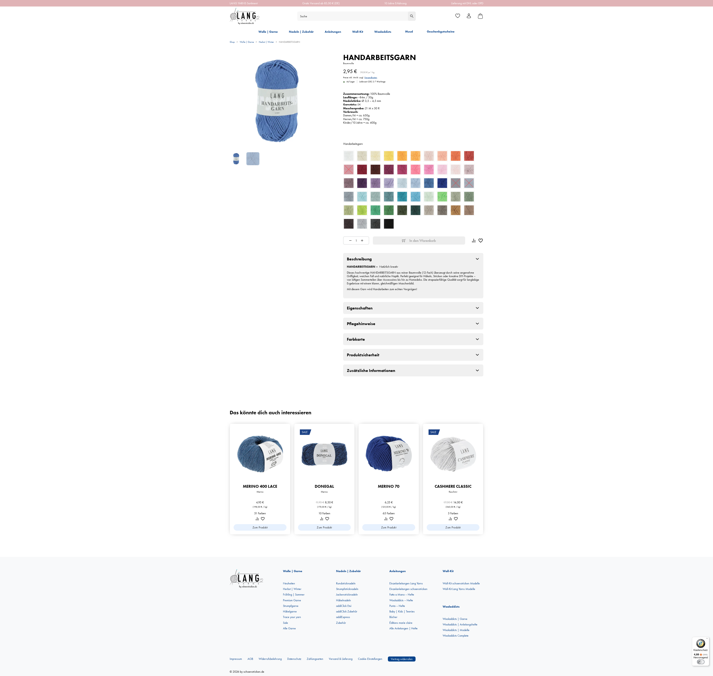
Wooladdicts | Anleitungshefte (460, 624)
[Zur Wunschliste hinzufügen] (480, 240)
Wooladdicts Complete (455, 635)
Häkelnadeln (343, 600)
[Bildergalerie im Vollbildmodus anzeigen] (319, 58)
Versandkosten (370, 77)
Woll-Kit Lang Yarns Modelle (459, 589)
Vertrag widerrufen (402, 659)
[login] (469, 16)
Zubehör (341, 623)
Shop (232, 42)
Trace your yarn (292, 617)
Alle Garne (289, 628)
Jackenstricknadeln (347, 594)
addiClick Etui (343, 606)
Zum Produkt (260, 527)
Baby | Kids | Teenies (402, 611)
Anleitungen (333, 31)
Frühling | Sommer (294, 594)
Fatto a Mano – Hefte (401, 594)
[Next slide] (486, 479)
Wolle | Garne (268, 31)
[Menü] (707, 639)
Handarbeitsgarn (353, 144)
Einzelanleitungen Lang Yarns (406, 583)
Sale (285, 623)
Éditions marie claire (400, 623)
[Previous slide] (226, 479)
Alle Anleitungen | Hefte (403, 628)
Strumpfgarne (290, 606)
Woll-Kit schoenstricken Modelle (461, 583)
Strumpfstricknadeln (347, 589)
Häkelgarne (290, 611)
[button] (413, 259)
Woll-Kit (357, 31)
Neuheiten (289, 583)
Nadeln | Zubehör (301, 31)
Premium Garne (292, 600)
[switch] (700, 662)
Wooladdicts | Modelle (456, 630)
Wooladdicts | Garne (455, 619)
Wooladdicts (382, 31)
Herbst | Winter (266, 42)
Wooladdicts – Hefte (401, 600)
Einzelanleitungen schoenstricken (408, 589)
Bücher (393, 617)
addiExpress (343, 617)
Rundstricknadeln (346, 583)
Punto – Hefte (397, 606)
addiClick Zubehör (346, 611)
